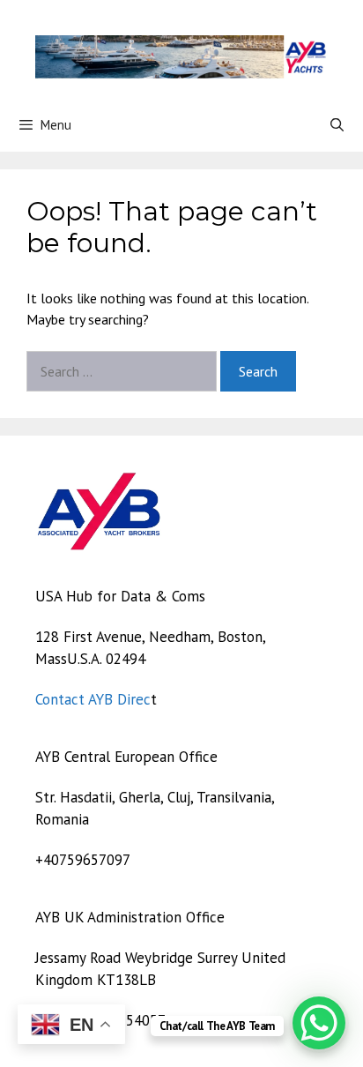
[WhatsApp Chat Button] (319, 1022)
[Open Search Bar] (337, 125)
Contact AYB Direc (93, 699)
